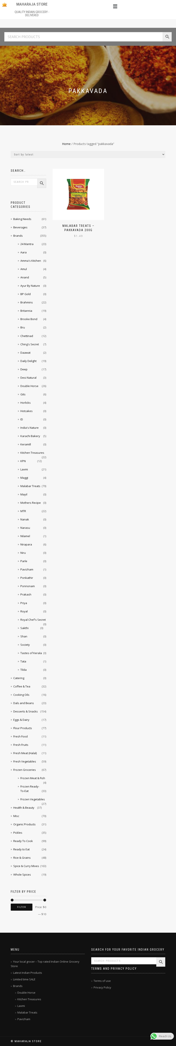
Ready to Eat (21, 849)
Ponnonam (27, 586)
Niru (23, 553)
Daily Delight (28, 361)
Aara (23, 252)
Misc (16, 816)
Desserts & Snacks (25, 711)
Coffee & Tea (21, 686)
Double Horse (29, 386)
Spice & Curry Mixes (26, 866)
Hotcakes (26, 411)
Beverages (20, 227)
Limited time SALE (24, 979)
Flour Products (22, 728)
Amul (23, 269)
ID (21, 419)
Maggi (24, 478)
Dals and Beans (23, 703)
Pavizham (26, 569)
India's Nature (29, 428)
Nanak (24, 519)
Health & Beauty (23, 808)
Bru (22, 327)
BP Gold (25, 294)
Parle (23, 561)
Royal (24, 611)
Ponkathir (26, 578)
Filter (21, 907)
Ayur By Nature (30, 286)
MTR (23, 511)
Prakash (25, 594)
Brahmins (26, 302)
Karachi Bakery (30, 436)
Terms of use (102, 981)
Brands (18, 236)
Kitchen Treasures (32, 453)
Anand (24, 277)
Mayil (23, 494)
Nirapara (26, 544)
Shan (23, 636)
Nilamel (25, 536)
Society (25, 645)
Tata (23, 661)
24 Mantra (26, 244)
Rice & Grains (22, 858)
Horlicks (25, 403)
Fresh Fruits (20, 745)
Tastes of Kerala (31, 653)
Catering (18, 678)
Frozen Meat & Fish (32, 778)
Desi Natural (28, 378)
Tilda (23, 670)
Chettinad (26, 336)
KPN (23, 461)
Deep (23, 369)
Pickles (17, 833)
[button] (115, 6)
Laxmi (24, 469)
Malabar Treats (30, 486)
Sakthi (24, 628)
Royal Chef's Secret (33, 620)
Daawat (25, 353)
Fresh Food (20, 736)
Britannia (26, 311)
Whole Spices (22, 874)
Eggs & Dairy (21, 720)
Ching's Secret (29, 344)
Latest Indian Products (27, 973)
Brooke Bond (28, 319)
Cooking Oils (21, 695)
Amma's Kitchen (30, 261)
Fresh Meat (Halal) (25, 753)
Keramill (25, 444)
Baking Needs (22, 219)
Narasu (25, 528)
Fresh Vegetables (24, 761)
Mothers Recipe (30, 503)
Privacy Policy (102, 987)
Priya (23, 603)
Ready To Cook (23, 841)
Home (66, 144)
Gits (23, 394)
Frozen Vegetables (32, 799)
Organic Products (24, 824)
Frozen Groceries (24, 770)
